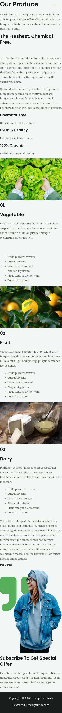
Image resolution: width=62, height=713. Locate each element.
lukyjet (14, 51)
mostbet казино (44, 245)
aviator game (18, 245)
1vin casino (47, 51)
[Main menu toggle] (55, 6)
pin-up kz (34, 51)
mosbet (23, 51)
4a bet (30, 245)
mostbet (5, 51)
